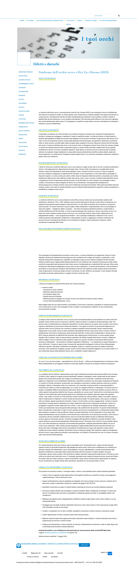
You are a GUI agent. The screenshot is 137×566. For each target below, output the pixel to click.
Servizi (79, 20)
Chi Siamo (30, 20)
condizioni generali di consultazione (56, 533)
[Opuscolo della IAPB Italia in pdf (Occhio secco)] (53, 95)
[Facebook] (114, 553)
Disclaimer (54, 557)
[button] (84, 545)
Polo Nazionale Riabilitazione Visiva (49, 20)
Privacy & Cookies (33, 557)
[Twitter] (118, 553)
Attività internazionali (108, 20)
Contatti (24, 553)
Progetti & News (91, 20)
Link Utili (60, 553)
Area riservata (48, 553)
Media (68, 24)
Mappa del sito (36, 553)
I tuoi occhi (70, 20)
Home (22, 20)
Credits (44, 557)
